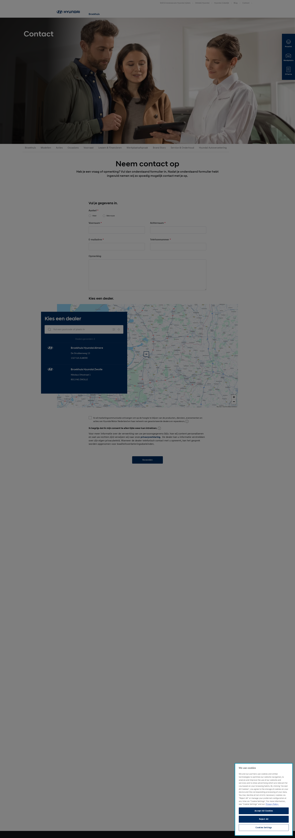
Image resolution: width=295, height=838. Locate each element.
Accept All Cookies (264, 811)
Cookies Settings (264, 827)
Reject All (263, 819)
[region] (264, 799)
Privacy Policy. (272, 804)
